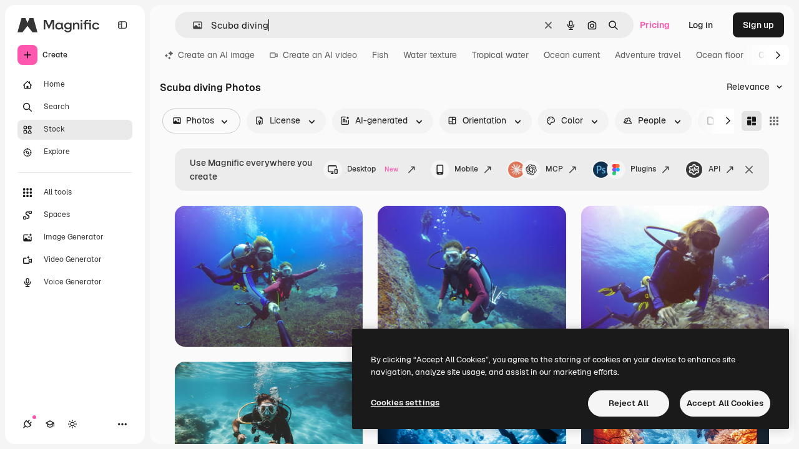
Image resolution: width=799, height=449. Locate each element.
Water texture (430, 54)
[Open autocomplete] (192, 25)
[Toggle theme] (72, 424)
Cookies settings (405, 402)
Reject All (629, 403)
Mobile (466, 169)
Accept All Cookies (725, 403)
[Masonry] (752, 121)
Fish (380, 54)
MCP (554, 169)
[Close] (749, 170)
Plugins (643, 169)
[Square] (774, 121)
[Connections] (27, 424)
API (714, 169)
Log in (701, 25)
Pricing (655, 25)
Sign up (758, 25)
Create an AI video (320, 54)
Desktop (372, 169)
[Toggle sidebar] (122, 25)
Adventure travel (648, 54)
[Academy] (50, 424)
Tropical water (500, 54)
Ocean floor (719, 54)
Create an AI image (216, 54)
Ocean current (572, 54)
